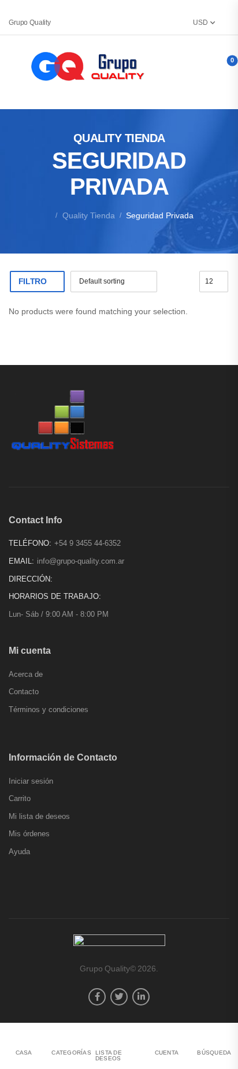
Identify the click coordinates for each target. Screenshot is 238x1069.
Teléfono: (30, 543)
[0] (219, 65)
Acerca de (26, 674)
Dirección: (31, 579)
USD (200, 22)
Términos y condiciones (48, 709)
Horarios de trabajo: (55, 596)
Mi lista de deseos (39, 816)
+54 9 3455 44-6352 (87, 543)
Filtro (32, 281)
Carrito (20, 798)
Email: (21, 561)
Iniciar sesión (31, 781)
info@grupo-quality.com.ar (80, 561)
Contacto (24, 691)
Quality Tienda (88, 215)
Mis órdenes (29, 833)
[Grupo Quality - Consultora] (89, 66)
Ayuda (19, 851)
